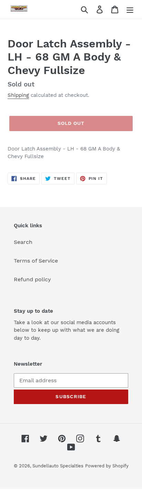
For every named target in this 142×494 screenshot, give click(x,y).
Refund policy (32, 279)
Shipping (18, 95)
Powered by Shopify (107, 465)
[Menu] (130, 9)
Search (23, 242)
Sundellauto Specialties (57, 465)
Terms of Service (36, 260)
